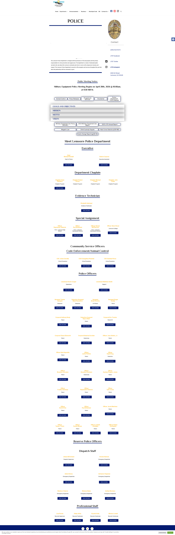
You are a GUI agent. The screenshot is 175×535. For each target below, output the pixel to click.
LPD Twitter (114, 61)
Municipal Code (93, 11)
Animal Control (61, 99)
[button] (173, 39)
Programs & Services (87, 98)
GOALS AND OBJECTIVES (64, 106)
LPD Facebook (115, 56)
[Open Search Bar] (121, 11)
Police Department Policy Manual (114, 99)
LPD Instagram (115, 67)
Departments (63, 11)
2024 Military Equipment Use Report (87, 124)
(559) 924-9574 (115, 50)
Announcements (73, 11)
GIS (99, 11)
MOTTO (56, 114)
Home (56, 11)
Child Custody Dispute (87, 129)
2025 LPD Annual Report (110, 124)
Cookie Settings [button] (162, 532)
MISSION (56, 110)
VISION (56, 119)
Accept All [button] (170, 532)
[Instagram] (92, 528)
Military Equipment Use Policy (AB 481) (65, 124)
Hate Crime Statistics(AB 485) (109, 129)
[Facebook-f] (82, 528)
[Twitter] (87, 528)
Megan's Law (65, 129)
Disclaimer (100, 99)
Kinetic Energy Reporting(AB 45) (87, 134)
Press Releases (74, 99)
